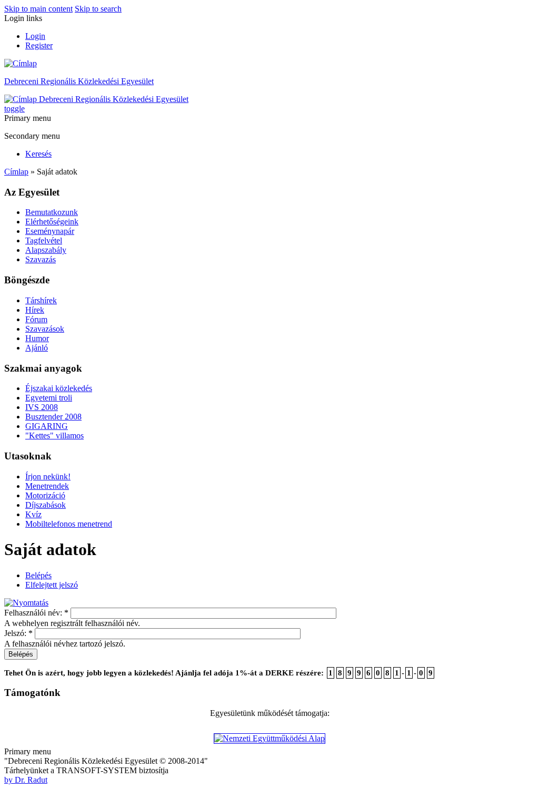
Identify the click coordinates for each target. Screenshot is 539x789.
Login (35, 36)
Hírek (34, 309)
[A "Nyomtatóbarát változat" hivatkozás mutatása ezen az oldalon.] (26, 602)
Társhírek (41, 300)
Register (39, 45)
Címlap (16, 171)
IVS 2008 (41, 407)
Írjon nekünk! (48, 476)
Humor (37, 338)
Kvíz (33, 514)
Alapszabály (45, 249)
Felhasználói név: (36, 612)
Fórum (36, 319)
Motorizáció (45, 495)
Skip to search (98, 8)
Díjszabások (45, 504)
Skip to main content (38, 8)
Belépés (38, 575)
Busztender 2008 (53, 416)
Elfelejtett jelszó (51, 584)
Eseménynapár (49, 231)
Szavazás (40, 259)
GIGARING (46, 426)
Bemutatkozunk (51, 212)
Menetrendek (47, 485)
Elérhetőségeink (51, 221)
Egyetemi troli (48, 397)
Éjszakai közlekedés (58, 388)
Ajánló (36, 347)
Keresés (38, 153)
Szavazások (44, 328)
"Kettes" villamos (54, 435)
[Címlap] (20, 63)
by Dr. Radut (25, 779)
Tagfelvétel (43, 240)
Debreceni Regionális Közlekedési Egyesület (79, 81)
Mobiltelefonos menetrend (68, 523)
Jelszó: (18, 633)
